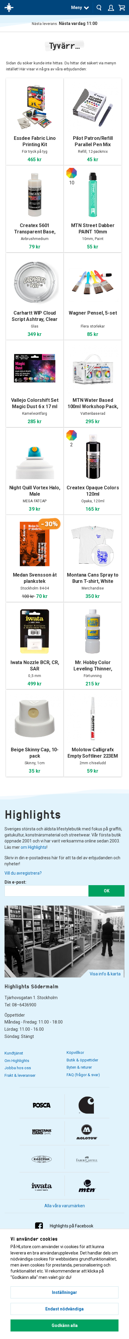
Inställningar (64, 1292)
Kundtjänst (13, 1053)
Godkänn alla (65, 1325)
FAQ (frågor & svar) (83, 1075)
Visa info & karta (105, 973)
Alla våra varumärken (64, 1205)
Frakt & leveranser (19, 1075)
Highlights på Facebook (71, 1226)
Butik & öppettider (82, 1060)
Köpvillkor (75, 1052)
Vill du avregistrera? (23, 873)
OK (107, 890)
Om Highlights (16, 1060)
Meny (76, 7)
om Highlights (33, 847)
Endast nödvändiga (64, 1309)
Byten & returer (79, 1067)
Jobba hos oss (17, 1068)
